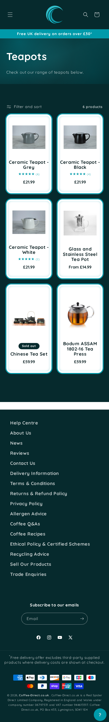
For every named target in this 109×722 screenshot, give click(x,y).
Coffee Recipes (27, 534)
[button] (10, 14)
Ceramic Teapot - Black (80, 165)
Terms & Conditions (32, 483)
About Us (20, 433)
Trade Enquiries (28, 574)
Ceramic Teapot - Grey (29, 165)
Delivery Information (34, 473)
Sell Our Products (30, 564)
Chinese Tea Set (29, 354)
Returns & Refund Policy (38, 493)
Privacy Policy (26, 503)
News (16, 443)
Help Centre (24, 423)
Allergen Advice (28, 514)
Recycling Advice (29, 554)
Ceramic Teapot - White (29, 250)
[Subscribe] (81, 619)
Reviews (19, 453)
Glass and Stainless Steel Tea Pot (80, 254)
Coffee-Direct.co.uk (34, 695)
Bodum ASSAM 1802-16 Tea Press (80, 349)
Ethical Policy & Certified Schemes (50, 544)
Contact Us (22, 463)
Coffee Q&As (25, 524)
